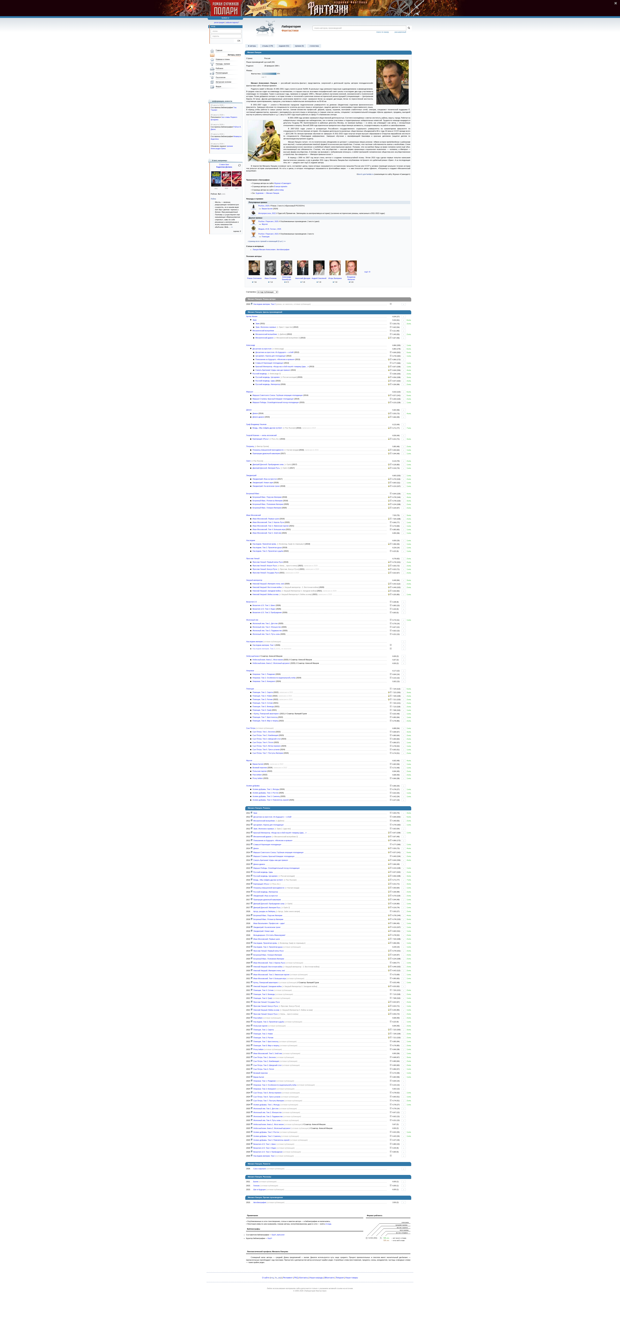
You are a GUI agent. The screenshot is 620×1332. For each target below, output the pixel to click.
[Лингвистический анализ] (388, 338)
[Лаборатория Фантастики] (266, 29)
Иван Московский (253, 515)
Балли (255, 1182)
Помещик (265, 237)
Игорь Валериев (335, 278)
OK (237, 41)
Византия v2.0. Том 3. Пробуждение (267, 612)
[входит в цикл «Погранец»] (252, 888)
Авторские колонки (223, 82)
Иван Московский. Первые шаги (266, 519)
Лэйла (213, 199)
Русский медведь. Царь (265, 381)
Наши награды (316, 1278)
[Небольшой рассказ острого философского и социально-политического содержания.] (391, 1186)
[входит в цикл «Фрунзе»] (252, 1018)
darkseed (280, 1235)
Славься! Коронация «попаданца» (269, 363)
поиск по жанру (382, 32)
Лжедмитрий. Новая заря (263, 482)
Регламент (288, 1278)
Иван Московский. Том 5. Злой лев (267, 533)
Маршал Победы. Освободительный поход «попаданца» (276, 402)
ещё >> (264, 77)
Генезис (256, 1186)
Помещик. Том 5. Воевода (263, 706)
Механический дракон (264, 338)
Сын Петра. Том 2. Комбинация (265, 735)
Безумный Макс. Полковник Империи (268, 504)
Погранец (250, 446)
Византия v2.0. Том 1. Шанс (264, 605)
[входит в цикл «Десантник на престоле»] (252, 817)
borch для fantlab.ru (366, 174)
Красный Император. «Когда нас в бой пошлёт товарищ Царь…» (282, 366)
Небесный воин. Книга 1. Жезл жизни (268, 660)
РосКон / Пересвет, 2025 (268, 221)
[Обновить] (239, 167)
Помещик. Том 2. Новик (262, 696)
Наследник (250, 540)
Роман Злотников (254, 278)
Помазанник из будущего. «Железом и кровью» (274, 359)
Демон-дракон (258, 417)
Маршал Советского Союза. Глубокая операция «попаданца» (278, 395)
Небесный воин (252, 656)
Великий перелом (260, 768)
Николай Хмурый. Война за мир (266, 594)
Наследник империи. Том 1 (264, 645)
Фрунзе (265, 224)
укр (279, 1278)
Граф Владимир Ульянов (256, 424)
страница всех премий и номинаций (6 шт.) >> (267, 241)
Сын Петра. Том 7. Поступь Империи (268, 753)
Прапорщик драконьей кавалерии (266, 453)
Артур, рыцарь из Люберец (264, 911)
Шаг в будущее (259, 1189)
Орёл (248, 461)
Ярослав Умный (252, 558)
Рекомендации (222, 73)
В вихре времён (280, 186)
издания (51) (284, 46)
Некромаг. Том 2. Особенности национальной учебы (274, 678)
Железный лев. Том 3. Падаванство (267, 631)
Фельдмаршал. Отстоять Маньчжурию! (269, 935)
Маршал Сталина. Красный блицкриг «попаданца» (273, 399)
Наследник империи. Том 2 (264, 304)
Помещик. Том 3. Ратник (263, 699)
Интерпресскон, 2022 (267, 213)
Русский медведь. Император (267, 384)
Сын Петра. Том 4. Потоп (263, 742)
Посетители (220, 77)
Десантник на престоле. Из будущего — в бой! (274, 352)
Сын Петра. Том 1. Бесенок (264, 732)
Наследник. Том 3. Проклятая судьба (268, 551)
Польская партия (260, 771)
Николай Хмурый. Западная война (267, 591)
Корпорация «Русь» (261, 439)
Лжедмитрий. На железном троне (266, 486)
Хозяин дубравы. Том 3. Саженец (266, 796)
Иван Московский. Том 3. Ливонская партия (271, 526)
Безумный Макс (252, 493)
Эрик (255, 320)
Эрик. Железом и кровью (265, 327)
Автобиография (259, 1202)
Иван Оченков (270, 278)
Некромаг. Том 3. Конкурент (264, 681)
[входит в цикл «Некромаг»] (252, 1081)
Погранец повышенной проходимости (268, 450)
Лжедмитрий (251, 475)
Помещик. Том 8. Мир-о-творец (265, 721)
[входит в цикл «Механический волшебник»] (252, 821)
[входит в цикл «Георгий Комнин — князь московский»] (252, 884)
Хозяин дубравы (253, 786)
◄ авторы (252, 46)
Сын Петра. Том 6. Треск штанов (266, 749)
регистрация (219, 22)
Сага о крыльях (259, 1169)
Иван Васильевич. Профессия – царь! (269, 923)
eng (272, 1278)
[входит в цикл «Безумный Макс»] (252, 915)
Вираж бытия (267, 209)
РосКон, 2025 (264, 206)
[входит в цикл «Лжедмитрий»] (252, 896)
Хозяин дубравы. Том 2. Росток (265, 793)
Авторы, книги (234, 55)
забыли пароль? (232, 22)
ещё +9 (367, 272)
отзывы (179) (267, 46)
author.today (279, 190)
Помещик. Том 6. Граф (262, 710)
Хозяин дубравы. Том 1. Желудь (266, 789)
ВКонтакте (329, 1278)
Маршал (249, 392)
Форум (218, 86)
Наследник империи (254, 641)
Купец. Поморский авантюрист (266, 714)
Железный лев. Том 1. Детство (265, 623)
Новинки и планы (223, 59)
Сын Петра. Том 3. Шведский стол (267, 739)
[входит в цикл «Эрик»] (251, 813)
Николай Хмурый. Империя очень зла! (268, 584)
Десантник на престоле (262, 349)
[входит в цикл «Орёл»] (252, 904)
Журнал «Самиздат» (282, 183)
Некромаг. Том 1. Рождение (264, 674)
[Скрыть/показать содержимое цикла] (250, 320)
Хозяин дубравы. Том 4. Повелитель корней (271, 800)
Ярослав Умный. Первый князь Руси (268, 562)
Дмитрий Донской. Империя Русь (266, 468)
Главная (219, 50)
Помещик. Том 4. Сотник (263, 703)
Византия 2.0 (251, 602)
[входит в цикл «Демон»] (252, 848)
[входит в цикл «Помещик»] (252, 982)
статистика (314, 46)
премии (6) (299, 46)
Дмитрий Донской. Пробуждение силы (268, 464)
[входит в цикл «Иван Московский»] (252, 939)
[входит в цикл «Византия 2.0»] (252, 1144)
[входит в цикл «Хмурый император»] (252, 967)
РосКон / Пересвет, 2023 (268, 234)
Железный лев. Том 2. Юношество (267, 627)
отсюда (328, 1224)
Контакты (303, 1278)
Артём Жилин (251, 316)
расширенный (400, 32)
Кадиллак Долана (224, 167)
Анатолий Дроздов (302, 278)
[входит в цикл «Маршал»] (252, 852)
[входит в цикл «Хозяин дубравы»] (252, 1105)
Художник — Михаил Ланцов (267, 193)
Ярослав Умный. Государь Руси (266, 573)
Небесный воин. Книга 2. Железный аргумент (271, 663)
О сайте (265, 1278)
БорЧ (274, 1235)
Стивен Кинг (224, 164)
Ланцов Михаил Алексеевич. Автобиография (271, 249)
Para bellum (257, 775)
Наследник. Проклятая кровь (264, 544)
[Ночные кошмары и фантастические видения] (216, 186)
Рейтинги (219, 68)
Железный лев (252, 620)
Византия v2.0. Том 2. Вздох (264, 609)
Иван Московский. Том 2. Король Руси (268, 522)
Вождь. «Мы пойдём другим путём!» (267, 428)
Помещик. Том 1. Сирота (263, 692)
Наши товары (351, 1278)
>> (232, 227)
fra (276, 1278)
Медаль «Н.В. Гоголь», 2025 (269, 229)
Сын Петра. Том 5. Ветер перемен (267, 746)
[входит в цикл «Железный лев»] (252, 1108)
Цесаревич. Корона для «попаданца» (270, 356)
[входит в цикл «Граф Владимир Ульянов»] (252, 880)
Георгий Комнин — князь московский (261, 435)
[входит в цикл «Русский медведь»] (252, 872)
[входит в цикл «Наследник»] (252, 943)
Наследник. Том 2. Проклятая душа (267, 547)
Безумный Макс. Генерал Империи (267, 508)
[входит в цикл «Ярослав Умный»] (252, 951)
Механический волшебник (263, 331)
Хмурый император (254, 580)
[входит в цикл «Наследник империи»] (252, 304)
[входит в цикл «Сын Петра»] (252, 1057)
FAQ (296, 1278)
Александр (250, 345)
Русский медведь (260, 374)
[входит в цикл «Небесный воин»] (252, 1124)
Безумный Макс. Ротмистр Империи (267, 501)
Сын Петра (250, 728)
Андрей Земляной (319, 278)
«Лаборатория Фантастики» (315, 1291)
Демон (249, 410)
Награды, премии (223, 64)
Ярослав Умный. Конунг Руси (265, 566)
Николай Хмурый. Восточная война (267, 587)
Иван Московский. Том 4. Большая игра (269, 529)
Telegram (340, 1278)
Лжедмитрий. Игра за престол (265, 479)
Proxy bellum (258, 778)
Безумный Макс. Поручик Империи (267, 497)
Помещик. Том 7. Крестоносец (265, 717)
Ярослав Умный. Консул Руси (265, 569)
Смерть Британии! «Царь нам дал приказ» (272, 370)
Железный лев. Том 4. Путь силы (266, 634)
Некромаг (250, 671)
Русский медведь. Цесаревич (267, 377)
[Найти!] (409, 28)
